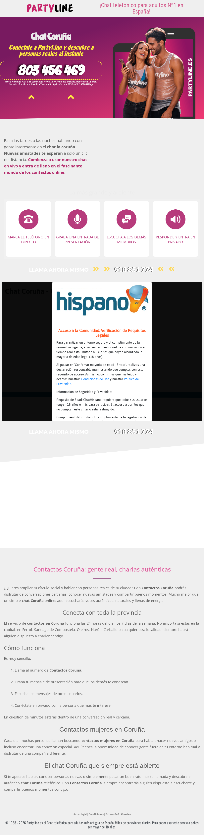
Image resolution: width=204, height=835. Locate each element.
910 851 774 (134, 269)
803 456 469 (51, 70)
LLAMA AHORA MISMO (59, 269)
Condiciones (96, 814)
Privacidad (112, 814)
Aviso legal (80, 814)
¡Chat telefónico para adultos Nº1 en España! (141, 8)
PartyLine (33, 822)
